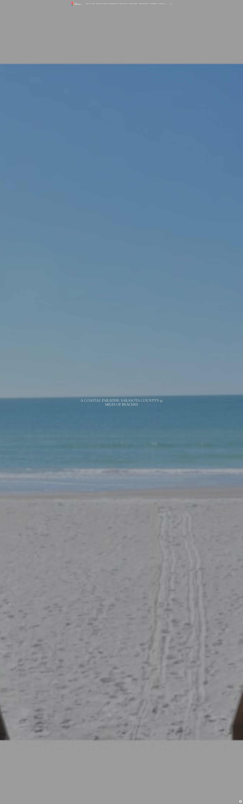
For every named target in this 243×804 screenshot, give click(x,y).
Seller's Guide (133, 3)
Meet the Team (90, 3)
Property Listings (101, 3)
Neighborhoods (113, 3)
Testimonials (153, 3)
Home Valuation (143, 3)
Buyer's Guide (123, 3)
